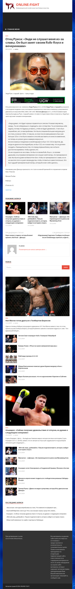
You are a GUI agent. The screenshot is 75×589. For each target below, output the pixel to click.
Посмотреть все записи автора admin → (33, 249)
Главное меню (13, 29)
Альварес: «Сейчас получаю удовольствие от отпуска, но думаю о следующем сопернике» (15, 220)
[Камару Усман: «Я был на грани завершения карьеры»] (11, 352)
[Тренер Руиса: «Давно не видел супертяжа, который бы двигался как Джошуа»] (11, 495)
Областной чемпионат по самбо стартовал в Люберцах (24, 520)
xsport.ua (8, 190)
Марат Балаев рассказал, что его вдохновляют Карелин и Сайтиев (42, 376)
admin (16, 49)
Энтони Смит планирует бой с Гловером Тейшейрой (37, 335)
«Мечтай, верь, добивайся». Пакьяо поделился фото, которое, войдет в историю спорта (37, 220)
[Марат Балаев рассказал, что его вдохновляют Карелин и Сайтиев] (11, 383)
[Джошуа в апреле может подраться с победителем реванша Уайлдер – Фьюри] (11, 485)
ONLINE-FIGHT (27, 4)
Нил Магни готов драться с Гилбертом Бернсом (27, 320)
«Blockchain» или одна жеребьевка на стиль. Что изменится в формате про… (31, 507)
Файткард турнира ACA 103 (28, 356)
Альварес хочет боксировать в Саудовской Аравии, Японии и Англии (43, 468)
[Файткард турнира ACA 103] (11, 362)
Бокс (6, 35)
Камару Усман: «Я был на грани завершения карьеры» (37, 346)
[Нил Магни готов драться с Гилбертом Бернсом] (37, 316)
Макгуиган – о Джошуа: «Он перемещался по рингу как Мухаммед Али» (59, 219)
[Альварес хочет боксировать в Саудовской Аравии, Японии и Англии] (11, 474)
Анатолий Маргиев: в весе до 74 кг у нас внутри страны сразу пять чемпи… (31, 511)
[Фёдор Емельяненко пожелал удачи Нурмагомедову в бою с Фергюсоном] (11, 372)
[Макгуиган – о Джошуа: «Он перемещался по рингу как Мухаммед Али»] (60, 215)
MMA (6, 318)
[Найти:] (37, 267)
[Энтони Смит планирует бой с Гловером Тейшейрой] (11, 342)
